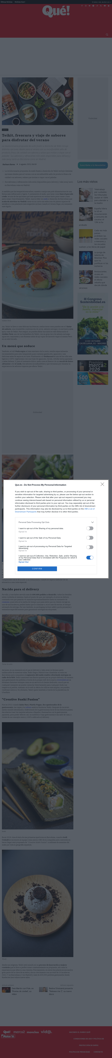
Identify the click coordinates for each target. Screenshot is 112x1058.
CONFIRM (37, 569)
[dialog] (56, 529)
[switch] (89, 528)
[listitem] (56, 522)
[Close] (103, 485)
